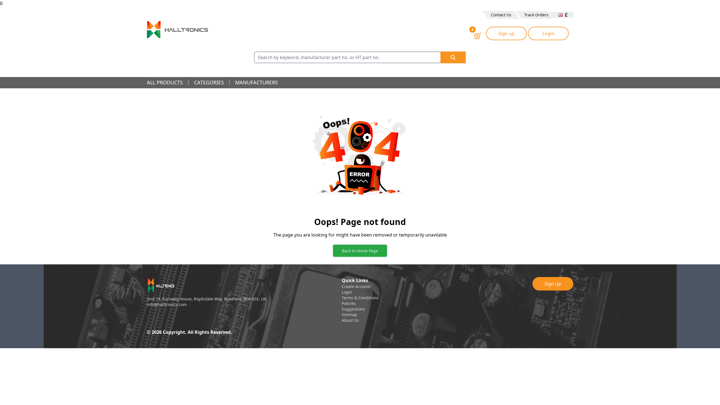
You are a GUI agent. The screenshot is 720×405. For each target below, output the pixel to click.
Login (548, 33)
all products (165, 82)
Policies (349, 303)
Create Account (356, 286)
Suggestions (353, 309)
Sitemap (349, 314)
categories (209, 82)
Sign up (506, 33)
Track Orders (536, 14)
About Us (350, 320)
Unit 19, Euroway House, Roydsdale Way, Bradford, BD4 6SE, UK (206, 299)
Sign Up (552, 284)
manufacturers (256, 82)
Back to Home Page (360, 250)
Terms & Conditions (360, 297)
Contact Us (501, 14)
